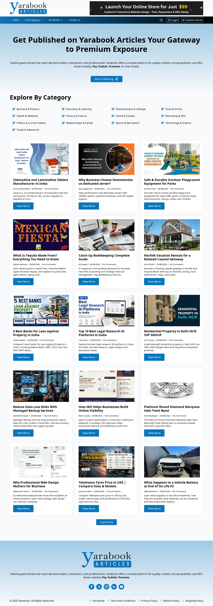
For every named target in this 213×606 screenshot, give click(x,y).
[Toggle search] (161, 20)
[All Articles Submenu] (63, 20)
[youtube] (121, 587)
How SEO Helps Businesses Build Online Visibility (103, 408)
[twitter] (99, 587)
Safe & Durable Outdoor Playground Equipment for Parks (172, 181)
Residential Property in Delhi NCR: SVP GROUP (170, 333)
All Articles (54, 20)
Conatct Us (74, 20)
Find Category (32, 20)
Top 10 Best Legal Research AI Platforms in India (101, 333)
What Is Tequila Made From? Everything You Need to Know (36, 257)
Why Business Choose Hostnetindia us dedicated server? (106, 181)
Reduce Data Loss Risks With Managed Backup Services (35, 408)
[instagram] (106, 587)
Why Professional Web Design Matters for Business (36, 484)
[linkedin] (114, 587)
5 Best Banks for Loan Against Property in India (36, 333)
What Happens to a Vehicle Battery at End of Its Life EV (171, 484)
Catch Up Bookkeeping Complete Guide (104, 257)
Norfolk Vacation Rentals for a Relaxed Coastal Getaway (167, 257)
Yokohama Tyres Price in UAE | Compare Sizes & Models (102, 484)
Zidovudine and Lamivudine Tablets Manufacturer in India (40, 181)
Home (16, 20)
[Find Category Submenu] (43, 20)
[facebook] (91, 587)
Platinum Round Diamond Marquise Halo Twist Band (172, 408)
